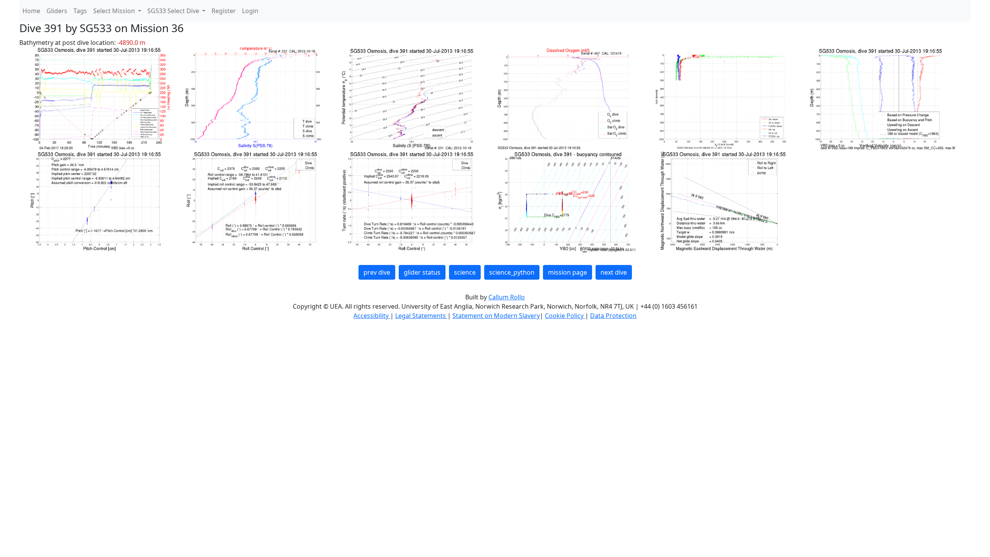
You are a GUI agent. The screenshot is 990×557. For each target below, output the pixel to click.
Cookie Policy (565, 315)
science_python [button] (511, 272)
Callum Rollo (506, 297)
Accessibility (371, 315)
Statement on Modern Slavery (496, 315)
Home (31, 11)
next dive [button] (614, 272)
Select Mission (115, 11)
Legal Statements (421, 315)
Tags (80, 11)
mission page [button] (567, 272)
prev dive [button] (377, 272)
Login (250, 11)
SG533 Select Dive (174, 11)
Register (224, 11)
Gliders (56, 11)
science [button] (465, 272)
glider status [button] (422, 272)
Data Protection (613, 315)
